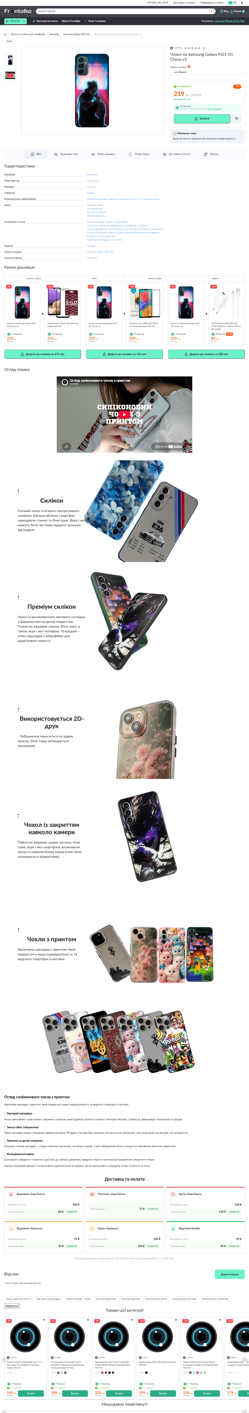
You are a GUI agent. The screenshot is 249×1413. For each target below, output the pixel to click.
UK (230, 3)
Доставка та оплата (184, 3)
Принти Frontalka (71, 21)
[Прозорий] (238, 1372)
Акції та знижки (97, 21)
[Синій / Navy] (105, 1372)
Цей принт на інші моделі (49, 1299)
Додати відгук (230, 1274)
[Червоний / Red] (102, 1372)
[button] (245, 1359)
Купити (31, 1393)
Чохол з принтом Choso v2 (18, 1299)
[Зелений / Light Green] (201, 1372)
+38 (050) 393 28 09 (157, 3)
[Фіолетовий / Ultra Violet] (65, 1372)
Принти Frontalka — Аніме (78, 1299)
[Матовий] (234, 1372)
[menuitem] (230, 3)
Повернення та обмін (212, 3)
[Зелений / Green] (113, 1372)
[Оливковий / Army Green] (204, 1372)
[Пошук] (213, 11)
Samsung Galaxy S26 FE (156, 1299)
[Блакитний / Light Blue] (193, 1372)
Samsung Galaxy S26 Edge (184, 1299)
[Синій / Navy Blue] (58, 1372)
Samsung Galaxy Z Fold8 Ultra (215, 1299)
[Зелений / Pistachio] (61, 1372)
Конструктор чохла (47, 21)
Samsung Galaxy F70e (106, 1299)
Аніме (9, 41)
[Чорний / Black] (109, 1372)
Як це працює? (214, 109)
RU (235, 3)
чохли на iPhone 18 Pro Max (229, 21)
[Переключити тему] (242, 2)
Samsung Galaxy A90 (130, 1299)
